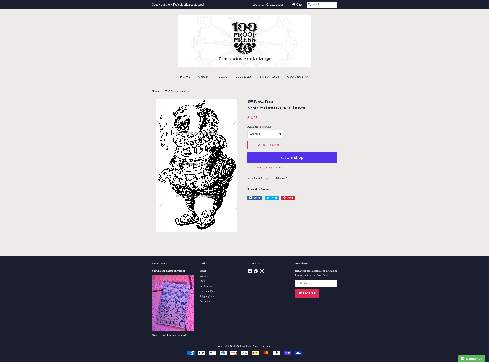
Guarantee (205, 301)
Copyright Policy (208, 291)
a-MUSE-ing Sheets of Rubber (168, 270)
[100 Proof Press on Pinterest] (256, 272)
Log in (256, 4)
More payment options (270, 167)
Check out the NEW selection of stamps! (178, 4)
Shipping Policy (208, 296)
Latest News (159, 263)
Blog (223, 76)
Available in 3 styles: (259, 126)
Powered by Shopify (262, 346)
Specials (244, 76)
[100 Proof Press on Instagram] (262, 272)
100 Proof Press (243, 346)
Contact (204, 276)
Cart (299, 4)
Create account (276, 4)
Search (203, 271)
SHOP (203, 76)
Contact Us (298, 76)
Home (185, 76)
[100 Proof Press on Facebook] (249, 272)
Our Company (207, 286)
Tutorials (270, 76)
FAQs (202, 281)
